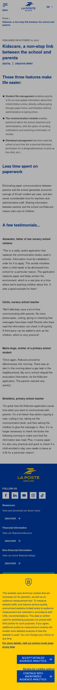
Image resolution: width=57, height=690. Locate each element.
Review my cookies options (39, 669)
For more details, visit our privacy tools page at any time (28, 645)
